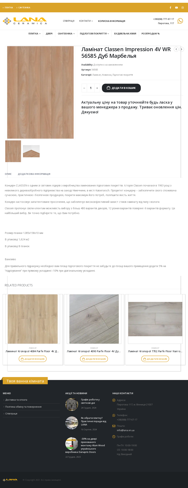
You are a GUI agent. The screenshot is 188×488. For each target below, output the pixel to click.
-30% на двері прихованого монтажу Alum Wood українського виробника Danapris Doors (85, 445)
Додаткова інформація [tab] (34, 174)
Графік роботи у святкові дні (90, 401)
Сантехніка (24, 7)
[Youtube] (176, 7)
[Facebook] (170, 7)
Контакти (85, 20)
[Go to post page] (71, 404)
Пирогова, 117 (166, 23)
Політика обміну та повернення (23, 406)
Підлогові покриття (93, 33)
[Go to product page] (33, 319)
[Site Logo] (25, 21)
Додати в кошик (124, 88)
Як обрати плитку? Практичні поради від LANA (93, 421)
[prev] (176, 49)
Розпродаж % (151, 33)
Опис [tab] (8, 174)
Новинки (106, 74)
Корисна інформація (111, 21)
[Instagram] (182, 7)
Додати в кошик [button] (34, 358)
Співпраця (68, 20)
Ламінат (96, 74)
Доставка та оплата (16, 399)
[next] (181, 49)
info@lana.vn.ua (125, 430)
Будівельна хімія (125, 33)
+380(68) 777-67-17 (163, 19)
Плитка (9, 7)
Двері (49, 33)
